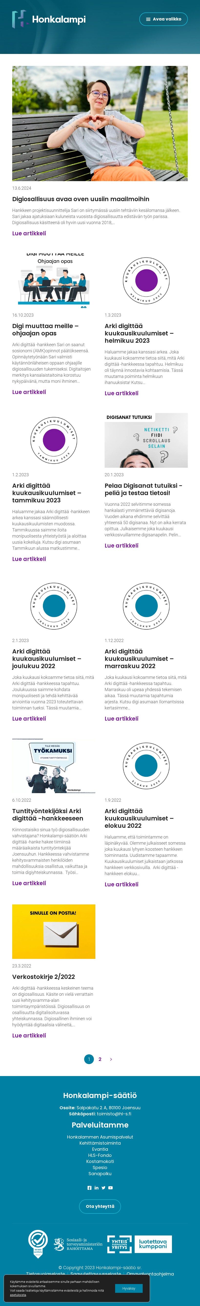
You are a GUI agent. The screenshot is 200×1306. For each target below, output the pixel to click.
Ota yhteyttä (100, 1206)
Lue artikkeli (29, 233)
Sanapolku (100, 1174)
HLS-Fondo (100, 1155)
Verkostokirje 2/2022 (43, 977)
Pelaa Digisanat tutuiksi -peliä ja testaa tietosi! (143, 489)
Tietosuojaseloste (45, 1274)
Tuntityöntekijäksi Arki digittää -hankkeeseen (47, 815)
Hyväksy (128, 1288)
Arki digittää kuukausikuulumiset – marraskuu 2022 (139, 658)
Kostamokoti (100, 1161)
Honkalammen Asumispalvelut (100, 1137)
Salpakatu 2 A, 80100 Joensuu (108, 1108)
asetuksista (18, 1295)
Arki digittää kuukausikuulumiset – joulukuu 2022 (46, 658)
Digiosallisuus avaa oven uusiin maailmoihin (81, 199)
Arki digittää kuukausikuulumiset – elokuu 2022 (139, 818)
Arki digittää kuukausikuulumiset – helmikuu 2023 (139, 333)
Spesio (100, 1167)
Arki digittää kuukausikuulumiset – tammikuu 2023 (46, 493)
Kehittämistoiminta (100, 1143)
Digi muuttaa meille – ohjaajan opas (45, 330)
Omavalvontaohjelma (150, 1274)
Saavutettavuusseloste (95, 1274)
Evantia (100, 1149)
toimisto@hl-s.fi (114, 1114)
